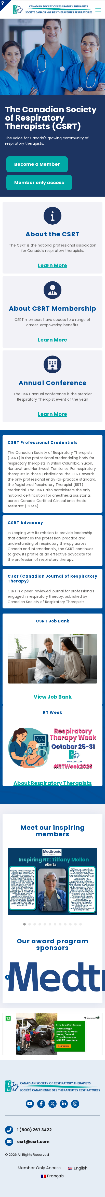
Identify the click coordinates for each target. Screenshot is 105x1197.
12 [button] (80, 924)
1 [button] (24, 924)
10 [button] (70, 924)
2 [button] (29, 924)
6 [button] (50, 924)
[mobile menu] (98, 10)
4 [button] (39, 924)
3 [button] (34, 924)
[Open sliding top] (5, 5)
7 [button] (55, 924)
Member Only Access (39, 1168)
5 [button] (45, 924)
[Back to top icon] (94, 1186)
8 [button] (60, 924)
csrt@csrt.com (33, 1142)
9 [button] (65, 924)
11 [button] (75, 924)
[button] (7, 977)
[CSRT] (52, 9)
